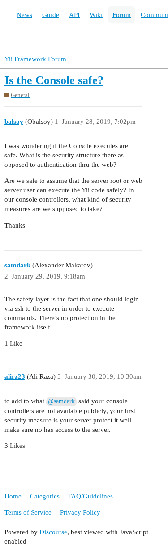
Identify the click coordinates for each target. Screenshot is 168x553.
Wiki (96, 14)
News (24, 14)
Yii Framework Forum (35, 59)
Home (13, 496)
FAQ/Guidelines (90, 496)
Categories (45, 496)
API (74, 14)
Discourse (53, 532)
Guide (50, 14)
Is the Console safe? (53, 80)
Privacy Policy (80, 512)
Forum (121, 14)
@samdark (61, 401)
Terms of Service (28, 512)
